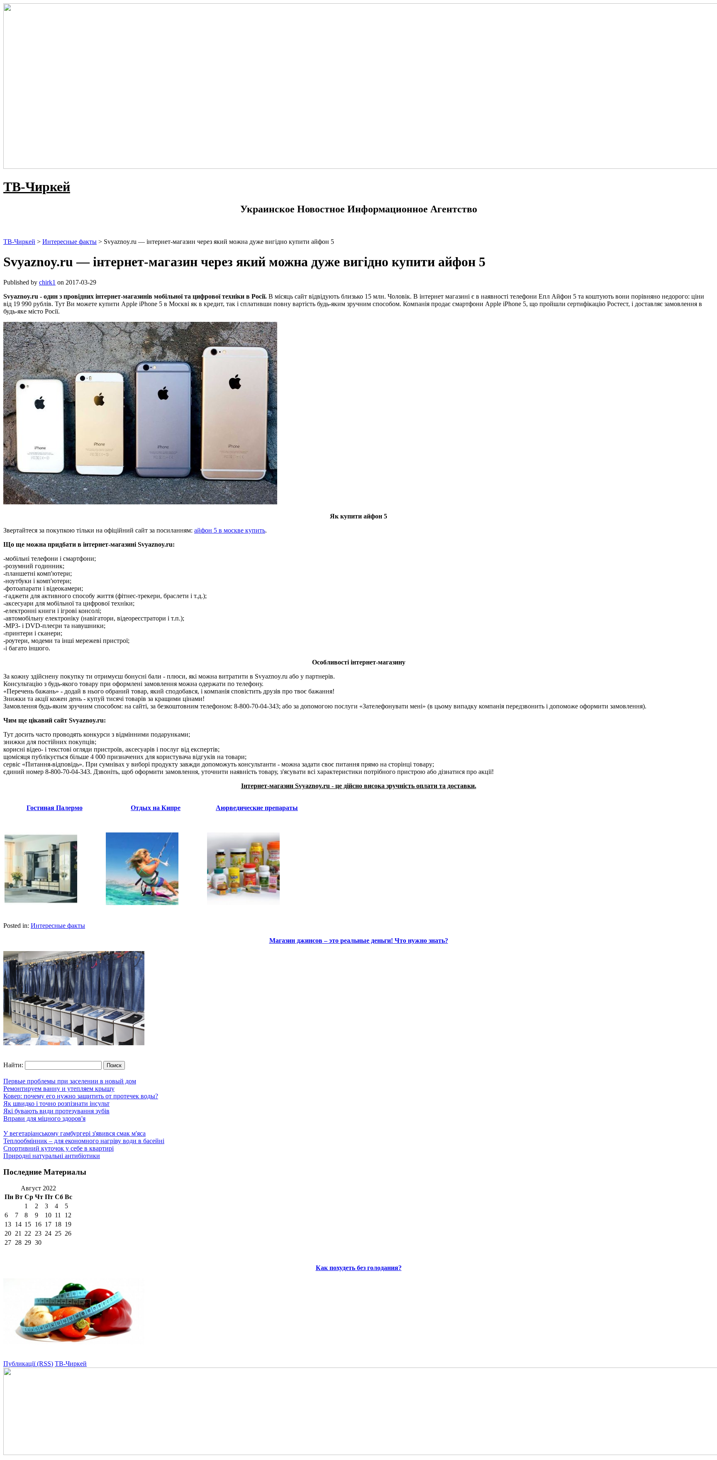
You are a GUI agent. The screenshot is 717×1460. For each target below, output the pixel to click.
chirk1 (47, 282)
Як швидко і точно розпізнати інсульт (56, 1103)
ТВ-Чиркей (36, 186)
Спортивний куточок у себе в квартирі (58, 1148)
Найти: (13, 1064)
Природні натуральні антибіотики (51, 1155)
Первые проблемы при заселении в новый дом (69, 1081)
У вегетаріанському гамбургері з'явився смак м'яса (74, 1133)
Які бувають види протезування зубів (56, 1110)
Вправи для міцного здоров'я (44, 1118)
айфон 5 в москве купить (229, 530)
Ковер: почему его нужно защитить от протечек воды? (80, 1096)
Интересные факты (58, 925)
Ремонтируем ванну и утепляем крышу (59, 1088)
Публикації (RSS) (28, 1363)
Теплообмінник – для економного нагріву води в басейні (83, 1140)
